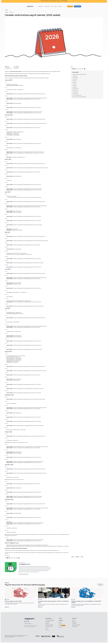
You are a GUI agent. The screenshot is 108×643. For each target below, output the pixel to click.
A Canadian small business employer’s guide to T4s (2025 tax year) (53, 602)
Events (73, 620)
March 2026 (74, 79)
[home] (29, 619)
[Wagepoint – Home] (30, 6)
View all (100, 584)
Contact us (72, 4)
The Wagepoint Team (8, 68)
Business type (40, 6)
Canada (72, 556)
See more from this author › (23, 574)
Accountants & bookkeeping (50, 620)
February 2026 (75, 77)
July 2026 (74, 85)
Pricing (51, 6)
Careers (62, 625)
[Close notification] (105, 1)
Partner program (74, 626)
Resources (59, 6)
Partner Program (46, 6)
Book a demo (70, 6)
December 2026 (75, 93)
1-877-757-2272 (27, 623)
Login (68, 4)
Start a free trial (77, 6)
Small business (48, 621)
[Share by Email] (80, 68)
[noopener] (73, 68)
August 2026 (74, 87)
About (60, 622)
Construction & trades (49, 626)
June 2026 (74, 83)
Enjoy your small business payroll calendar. (79, 96)
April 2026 (74, 80)
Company (55, 6)
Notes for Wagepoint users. (77, 95)
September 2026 (75, 88)
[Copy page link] (71, 68)
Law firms (47, 629)
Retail (46, 628)
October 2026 (74, 90)
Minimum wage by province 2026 (13, 601)
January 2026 (74, 75)
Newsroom (60, 623)
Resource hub (74, 621)
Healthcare (47, 623)
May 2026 (74, 82)
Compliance (77, 556)
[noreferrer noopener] (38, 636)
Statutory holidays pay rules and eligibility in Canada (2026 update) (86, 602)
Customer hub (74, 623)
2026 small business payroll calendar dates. (79, 74)
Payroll (82, 556)
